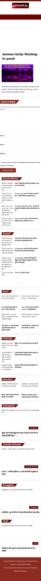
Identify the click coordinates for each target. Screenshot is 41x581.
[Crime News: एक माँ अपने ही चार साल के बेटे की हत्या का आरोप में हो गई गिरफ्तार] (7, 251)
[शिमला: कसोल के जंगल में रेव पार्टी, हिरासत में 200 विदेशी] (10, 388)
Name (2, 135)
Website (2, 153)
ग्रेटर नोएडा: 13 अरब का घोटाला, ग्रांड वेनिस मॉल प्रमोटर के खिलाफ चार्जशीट (10, 328)
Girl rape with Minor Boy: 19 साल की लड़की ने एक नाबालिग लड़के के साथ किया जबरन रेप (27, 208)
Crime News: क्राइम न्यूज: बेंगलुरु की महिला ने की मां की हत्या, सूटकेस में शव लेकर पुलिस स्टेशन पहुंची (26, 260)
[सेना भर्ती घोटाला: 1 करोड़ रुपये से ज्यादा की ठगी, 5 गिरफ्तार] (30, 318)
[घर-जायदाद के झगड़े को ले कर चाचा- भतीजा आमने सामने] (10, 300)
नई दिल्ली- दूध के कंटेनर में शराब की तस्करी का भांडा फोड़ (20, 512)
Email (2, 144)
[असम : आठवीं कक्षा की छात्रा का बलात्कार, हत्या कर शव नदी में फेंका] (7, 186)
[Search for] (38, 11)
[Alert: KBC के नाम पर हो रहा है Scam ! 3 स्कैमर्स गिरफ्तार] (30, 300)
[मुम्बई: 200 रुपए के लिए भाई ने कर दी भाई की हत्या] (7, 346)
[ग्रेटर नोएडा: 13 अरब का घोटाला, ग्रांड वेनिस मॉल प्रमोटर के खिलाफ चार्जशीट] (10, 318)
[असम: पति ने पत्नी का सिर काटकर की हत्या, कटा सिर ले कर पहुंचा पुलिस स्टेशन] (7, 241)
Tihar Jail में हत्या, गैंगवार (22, 272)
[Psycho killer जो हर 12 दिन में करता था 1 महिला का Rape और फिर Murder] (7, 221)
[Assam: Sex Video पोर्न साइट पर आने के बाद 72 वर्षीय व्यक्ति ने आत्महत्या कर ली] (7, 198)
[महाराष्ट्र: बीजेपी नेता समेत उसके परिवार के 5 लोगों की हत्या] (7, 368)
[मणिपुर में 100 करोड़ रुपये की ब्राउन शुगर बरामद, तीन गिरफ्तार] (30, 388)
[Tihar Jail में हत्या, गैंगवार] (7, 275)
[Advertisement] (20, 32)
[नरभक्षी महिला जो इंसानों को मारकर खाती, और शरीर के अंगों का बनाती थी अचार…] (7, 357)
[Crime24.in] (20, 5)
